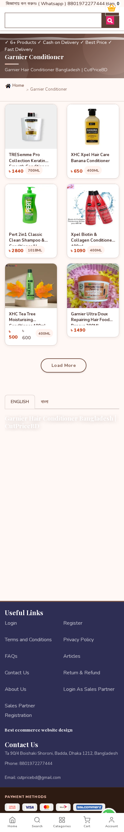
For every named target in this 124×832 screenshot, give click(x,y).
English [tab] (20, 402)
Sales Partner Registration (20, 710)
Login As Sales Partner (88, 689)
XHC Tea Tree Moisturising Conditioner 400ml (27, 318)
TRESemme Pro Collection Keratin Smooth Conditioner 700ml (29, 159)
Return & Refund (81, 672)
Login (11, 623)
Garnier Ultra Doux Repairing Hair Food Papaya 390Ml (90, 318)
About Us (15, 689)
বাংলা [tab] (44, 402)
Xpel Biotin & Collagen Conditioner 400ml (92, 239)
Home (17, 85)
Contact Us (17, 672)
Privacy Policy (78, 639)
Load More (64, 365)
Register (72, 623)
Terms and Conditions (28, 639)
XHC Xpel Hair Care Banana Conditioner (90, 158)
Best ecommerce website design (38, 729)
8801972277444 (35, 763)
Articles (71, 656)
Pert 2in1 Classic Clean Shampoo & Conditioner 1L (27, 239)
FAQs (11, 656)
